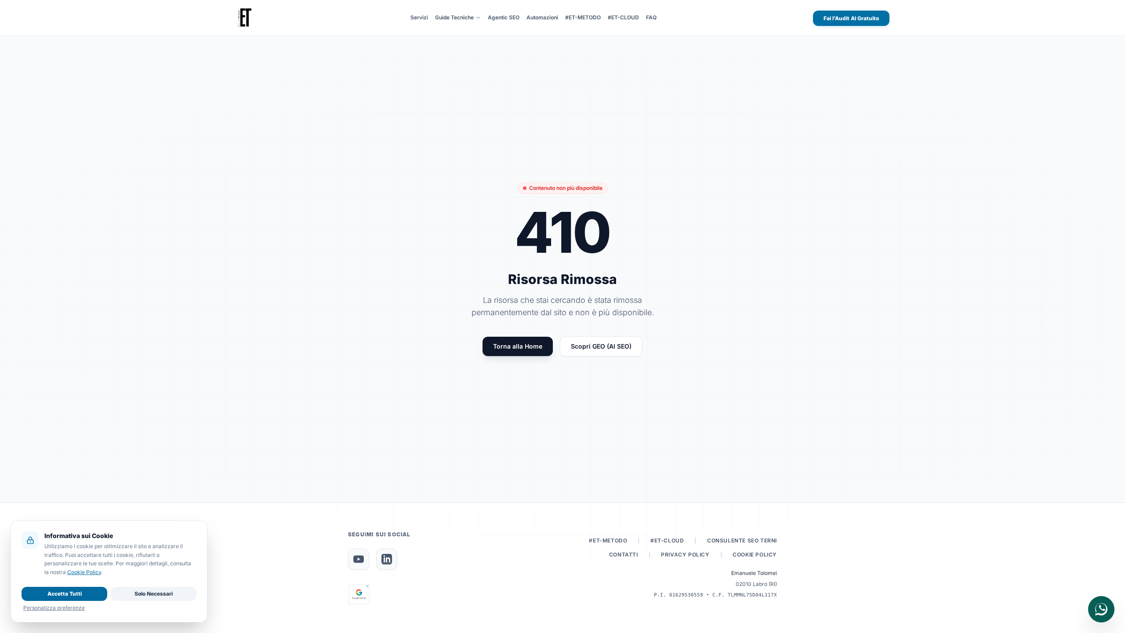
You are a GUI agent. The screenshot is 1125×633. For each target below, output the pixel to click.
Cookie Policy (755, 554)
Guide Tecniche (454, 17)
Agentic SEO (503, 17)
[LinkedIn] (386, 559)
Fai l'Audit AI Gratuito (851, 18)
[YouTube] (358, 559)
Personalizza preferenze (54, 607)
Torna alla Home (517, 346)
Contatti (623, 554)
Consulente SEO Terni (742, 540)
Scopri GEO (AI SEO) (601, 346)
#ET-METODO (583, 17)
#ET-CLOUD (623, 17)
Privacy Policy (685, 554)
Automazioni (542, 17)
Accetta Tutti (64, 593)
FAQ (651, 17)
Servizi (419, 17)
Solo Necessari (153, 593)
